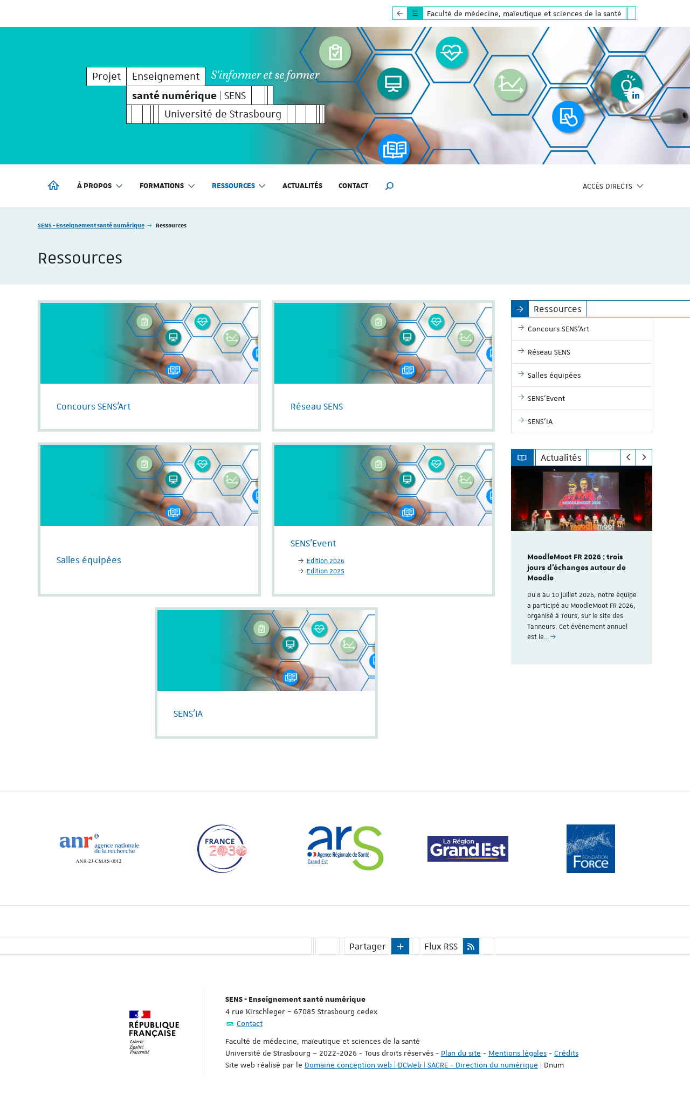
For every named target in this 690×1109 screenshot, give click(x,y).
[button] (389, 185)
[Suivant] (644, 457)
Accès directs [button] (607, 186)
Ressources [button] (233, 186)
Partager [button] (367, 946)
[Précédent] (628, 457)
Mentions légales (517, 1053)
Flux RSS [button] (441, 946)
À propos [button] (94, 186)
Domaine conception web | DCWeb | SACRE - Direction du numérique (421, 1065)
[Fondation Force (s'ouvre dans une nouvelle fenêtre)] (590, 848)
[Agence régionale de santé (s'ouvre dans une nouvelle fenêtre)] (345, 848)
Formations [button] (162, 186)
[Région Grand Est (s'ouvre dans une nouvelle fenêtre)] (467, 848)
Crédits (566, 1053)
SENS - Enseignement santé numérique (91, 225)
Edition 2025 (325, 571)
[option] (582, 565)
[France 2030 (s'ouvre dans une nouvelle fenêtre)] (222, 848)
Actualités (302, 186)
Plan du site (461, 1053)
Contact (353, 186)
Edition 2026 (325, 561)
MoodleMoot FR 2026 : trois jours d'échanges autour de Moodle (576, 568)
